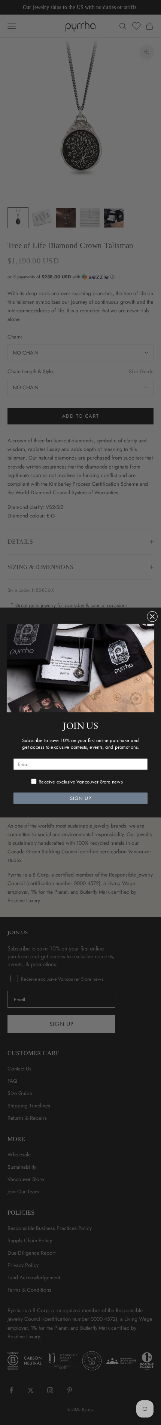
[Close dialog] (152, 616)
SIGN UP (80, 798)
